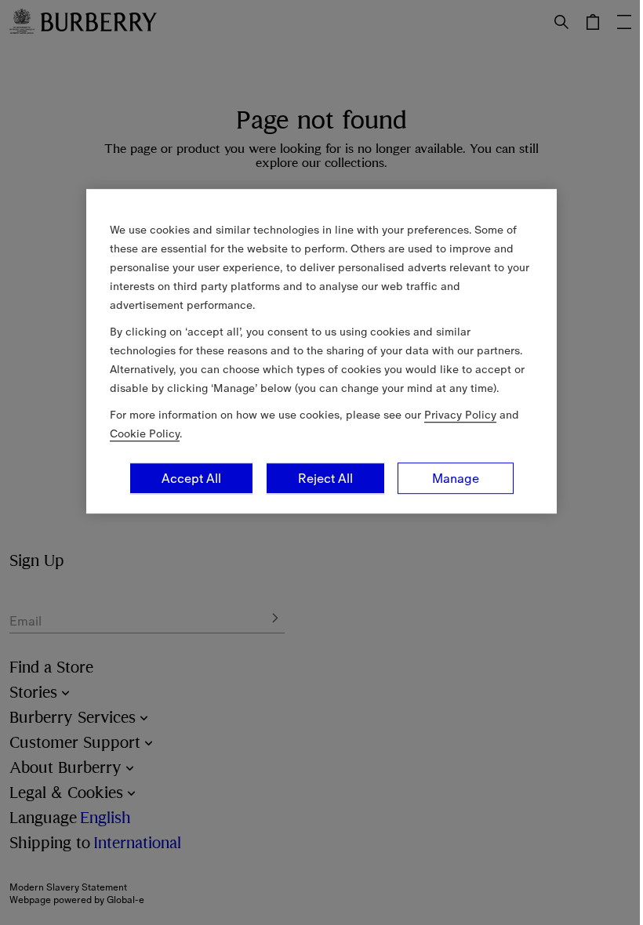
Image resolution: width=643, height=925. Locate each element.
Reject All (325, 478)
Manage (455, 478)
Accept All (191, 478)
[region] (321, 351)
